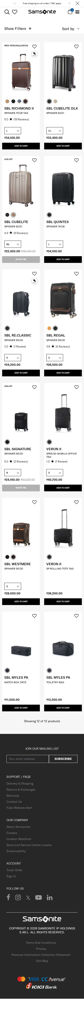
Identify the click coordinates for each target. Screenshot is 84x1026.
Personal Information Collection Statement (40, 955)
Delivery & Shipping (19, 783)
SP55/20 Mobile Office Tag (61, 455)
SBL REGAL (55, 335)
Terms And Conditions (41, 943)
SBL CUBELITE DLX (62, 108)
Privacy (41, 949)
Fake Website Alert (19, 808)
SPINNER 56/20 (55, 340)
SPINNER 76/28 (55, 226)
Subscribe (63, 759)
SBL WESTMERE (17, 564)
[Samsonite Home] (42, 12)
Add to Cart (21, 146)
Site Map (42, 961)
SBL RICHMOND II (19, 108)
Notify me (21, 259)
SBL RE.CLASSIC (17, 335)
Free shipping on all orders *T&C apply (42, 3)
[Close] (77, 3)
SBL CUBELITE (16, 222)
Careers (11, 833)
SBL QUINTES (57, 222)
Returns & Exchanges (20, 789)
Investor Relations (18, 839)
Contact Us (14, 802)
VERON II (53, 449)
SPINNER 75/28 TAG (16, 113)
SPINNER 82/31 (55, 113)
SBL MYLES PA (16, 677)
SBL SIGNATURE (17, 449)
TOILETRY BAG (55, 682)
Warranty (12, 796)
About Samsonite (18, 827)
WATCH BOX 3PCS (15, 682)
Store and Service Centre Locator (29, 845)
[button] (14, 3)
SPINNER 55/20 (13, 340)
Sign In (11, 876)
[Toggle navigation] (77, 12)
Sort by (68, 28)
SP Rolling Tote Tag (60, 568)
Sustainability (16, 851)
